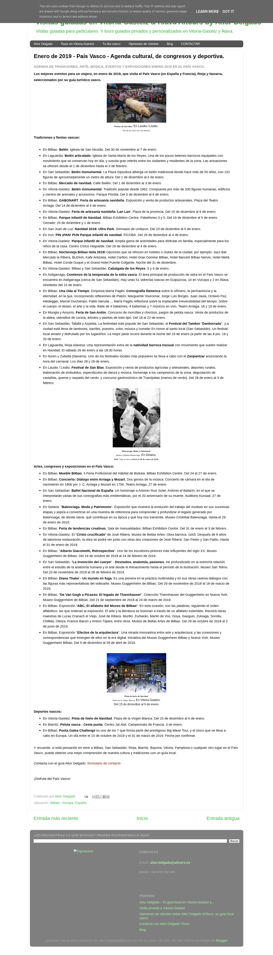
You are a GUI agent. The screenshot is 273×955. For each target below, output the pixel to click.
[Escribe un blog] (97, 797)
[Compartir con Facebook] (104, 797)
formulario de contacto (104, 763)
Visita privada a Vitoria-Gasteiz (162, 908)
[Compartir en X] (101, 797)
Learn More (207, 11)
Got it (228, 11)
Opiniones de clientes (144, 44)
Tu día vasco (111, 44)
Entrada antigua (223, 818)
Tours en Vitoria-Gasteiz (77, 44)
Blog (170, 44)
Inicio (142, 818)
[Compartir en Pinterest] (108, 797)
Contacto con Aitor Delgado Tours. (164, 924)
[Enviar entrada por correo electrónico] (86, 796)
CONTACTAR (190, 44)
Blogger (221, 940)
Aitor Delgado (43, 44)
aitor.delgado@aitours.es (170, 862)
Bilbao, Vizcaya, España (68, 803)
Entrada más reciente (56, 818)
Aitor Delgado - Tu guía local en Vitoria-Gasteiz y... (176, 902)
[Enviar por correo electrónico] (94, 797)
